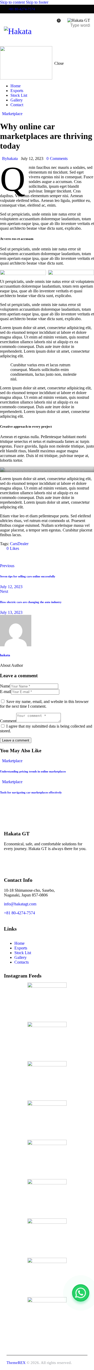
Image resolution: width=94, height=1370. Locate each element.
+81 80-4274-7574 (19, 913)
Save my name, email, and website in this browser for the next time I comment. (44, 703)
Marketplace (12, 113)
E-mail (5, 691)
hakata (5, 655)
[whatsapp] (39, 861)
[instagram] (25, 861)
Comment (8, 721)
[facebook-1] (10, 861)
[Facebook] (21, 557)
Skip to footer (37, 2)
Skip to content (12, 2)
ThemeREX (16, 1363)
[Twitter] (6, 557)
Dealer (22, 543)
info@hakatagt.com (20, 904)
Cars (13, 543)
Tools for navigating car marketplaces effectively (31, 792)
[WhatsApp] (80, 1293)
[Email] (35, 557)
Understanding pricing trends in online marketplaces (33, 771)
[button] (87, 36)
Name (5, 686)
